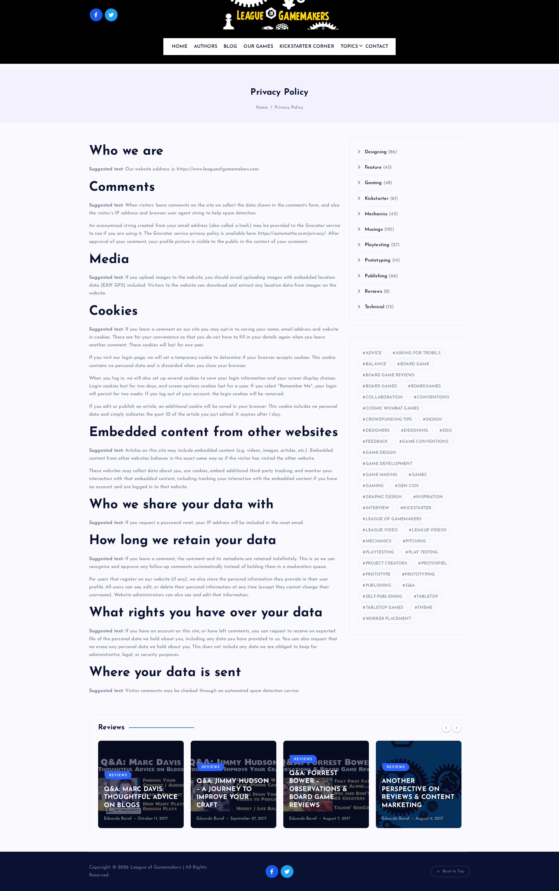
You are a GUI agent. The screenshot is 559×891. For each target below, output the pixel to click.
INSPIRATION (429, 497)
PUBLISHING (378, 585)
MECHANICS (378, 541)
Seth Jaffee (426, 818)
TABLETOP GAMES (384, 608)
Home (262, 107)
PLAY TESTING (423, 552)
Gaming (373, 183)
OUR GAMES (258, 46)
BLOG (230, 46)
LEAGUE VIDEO (382, 530)
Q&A (410, 585)
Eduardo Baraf (152, 818)
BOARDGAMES (426, 386)
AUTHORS (205, 46)
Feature (373, 167)
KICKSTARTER (417, 508)
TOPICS (349, 46)
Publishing (376, 276)
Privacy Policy (289, 107)
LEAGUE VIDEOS (429, 530)
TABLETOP (427, 596)
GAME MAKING (381, 475)
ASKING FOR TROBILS (418, 353)
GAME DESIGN (381, 453)
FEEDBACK (377, 442)
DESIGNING (416, 430)
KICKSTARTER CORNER (307, 46)
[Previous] (446, 727)
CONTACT (376, 46)
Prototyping (377, 260)
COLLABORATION (384, 397)
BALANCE (376, 364)
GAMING (375, 486)
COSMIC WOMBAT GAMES (392, 408)
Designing (376, 152)
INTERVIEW (377, 508)
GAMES (419, 475)
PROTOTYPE (378, 574)
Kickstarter (376, 198)
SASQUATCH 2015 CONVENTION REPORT (444, 797)
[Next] (456, 727)
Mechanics (376, 214)
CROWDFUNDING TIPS (389, 419)
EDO (447, 430)
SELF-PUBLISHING (384, 596)
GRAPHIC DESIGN (384, 497)
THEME (425, 608)
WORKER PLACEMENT (388, 619)
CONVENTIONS (433, 397)
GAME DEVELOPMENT (389, 464)
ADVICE (373, 353)
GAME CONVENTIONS (425, 442)
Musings (374, 229)
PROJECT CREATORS (386, 563)
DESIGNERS (378, 430)
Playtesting (377, 245)
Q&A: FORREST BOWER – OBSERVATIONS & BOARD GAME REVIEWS (260, 789)
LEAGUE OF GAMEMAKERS (393, 519)
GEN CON (408, 486)
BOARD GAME (414, 364)
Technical (374, 307)
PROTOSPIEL (434, 563)
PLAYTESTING (380, 552)
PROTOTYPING (420, 574)
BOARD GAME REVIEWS (390, 375)
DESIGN (434, 419)
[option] (175, 784)
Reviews (373, 291)
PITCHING (416, 541)
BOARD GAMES (381, 386)
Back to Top (453, 871)
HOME (179, 46)
